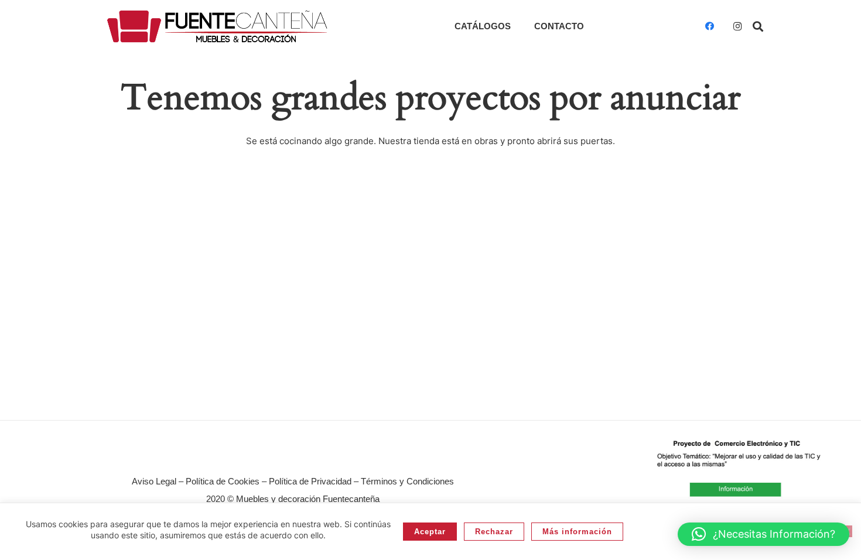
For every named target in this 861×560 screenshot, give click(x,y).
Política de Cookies (222, 481)
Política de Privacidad (310, 481)
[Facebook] (709, 26)
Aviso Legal (154, 481)
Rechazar (494, 531)
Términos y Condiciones (407, 481)
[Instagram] (737, 26)
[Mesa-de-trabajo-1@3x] (217, 26)
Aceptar (430, 531)
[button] (758, 26)
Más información (577, 531)
